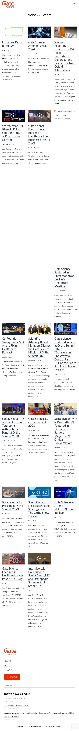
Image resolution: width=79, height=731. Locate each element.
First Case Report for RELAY (13, 43)
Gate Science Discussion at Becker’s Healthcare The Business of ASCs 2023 (39, 134)
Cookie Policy (47, 727)
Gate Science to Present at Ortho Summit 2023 (12, 505)
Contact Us (12, 677)
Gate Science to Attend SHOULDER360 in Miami (64, 507)
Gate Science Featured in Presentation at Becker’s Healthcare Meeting (64, 277)
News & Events (10, 670)
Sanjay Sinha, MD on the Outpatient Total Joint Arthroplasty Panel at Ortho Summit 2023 (13, 427)
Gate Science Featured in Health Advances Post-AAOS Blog (12, 574)
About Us (8, 661)
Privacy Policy (58, 727)
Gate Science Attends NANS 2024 (37, 45)
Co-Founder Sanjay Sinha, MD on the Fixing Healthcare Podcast (13, 345)
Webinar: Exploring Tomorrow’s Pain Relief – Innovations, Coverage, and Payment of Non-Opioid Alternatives (65, 56)
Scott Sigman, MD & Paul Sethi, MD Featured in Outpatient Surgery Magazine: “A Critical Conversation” (65, 431)
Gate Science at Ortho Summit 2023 (38, 422)
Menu (75, 3)
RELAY (7, 665)
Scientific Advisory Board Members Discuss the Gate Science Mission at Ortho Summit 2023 (39, 347)
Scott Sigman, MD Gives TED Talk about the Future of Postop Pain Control (13, 132)
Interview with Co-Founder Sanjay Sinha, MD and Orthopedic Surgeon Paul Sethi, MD (39, 577)
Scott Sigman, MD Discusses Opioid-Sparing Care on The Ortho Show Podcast (39, 509)
